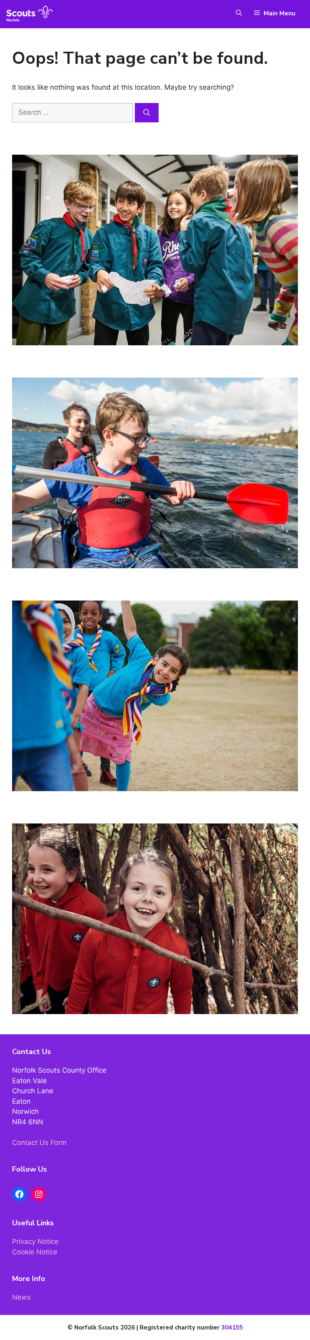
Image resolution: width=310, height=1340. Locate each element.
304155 (232, 1327)
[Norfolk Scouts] (29, 13)
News (21, 1297)
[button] (235, 13)
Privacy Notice (35, 1241)
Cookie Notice (34, 1252)
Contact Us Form (39, 1142)
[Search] (147, 112)
